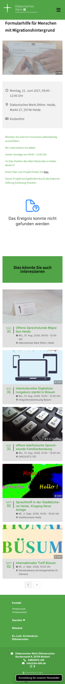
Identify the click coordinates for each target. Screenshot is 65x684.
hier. (46, 172)
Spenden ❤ (18, 620)
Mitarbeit (17, 628)
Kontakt (16, 602)
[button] (58, 10)
